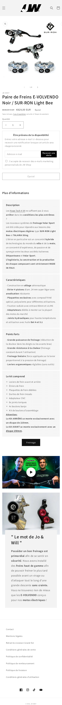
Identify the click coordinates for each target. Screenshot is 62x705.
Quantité (6, 119)
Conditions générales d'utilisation (22, 677)
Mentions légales (14, 636)
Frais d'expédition (19, 114)
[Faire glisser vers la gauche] (24, 87)
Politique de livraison (16, 670)
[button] (3, 8)
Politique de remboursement (20, 663)
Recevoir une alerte (48, 154)
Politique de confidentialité (19, 656)
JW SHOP (33, 704)
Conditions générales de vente (21, 649)
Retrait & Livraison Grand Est (20, 643)
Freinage (31, 442)
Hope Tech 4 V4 (17, 210)
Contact (10, 629)
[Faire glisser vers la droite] (37, 87)
